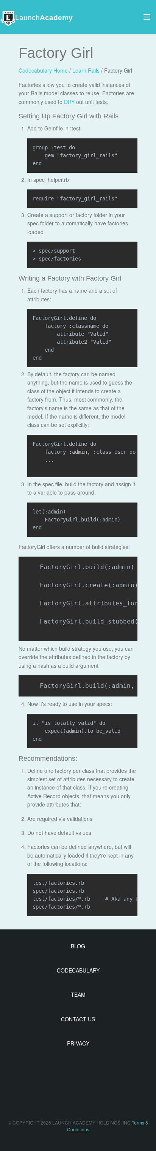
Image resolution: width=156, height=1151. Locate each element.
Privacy (78, 1043)
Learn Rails (86, 70)
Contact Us (78, 1019)
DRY (69, 101)
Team (78, 994)
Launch (44, 18)
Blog (78, 946)
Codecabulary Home (43, 70)
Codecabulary (78, 970)
